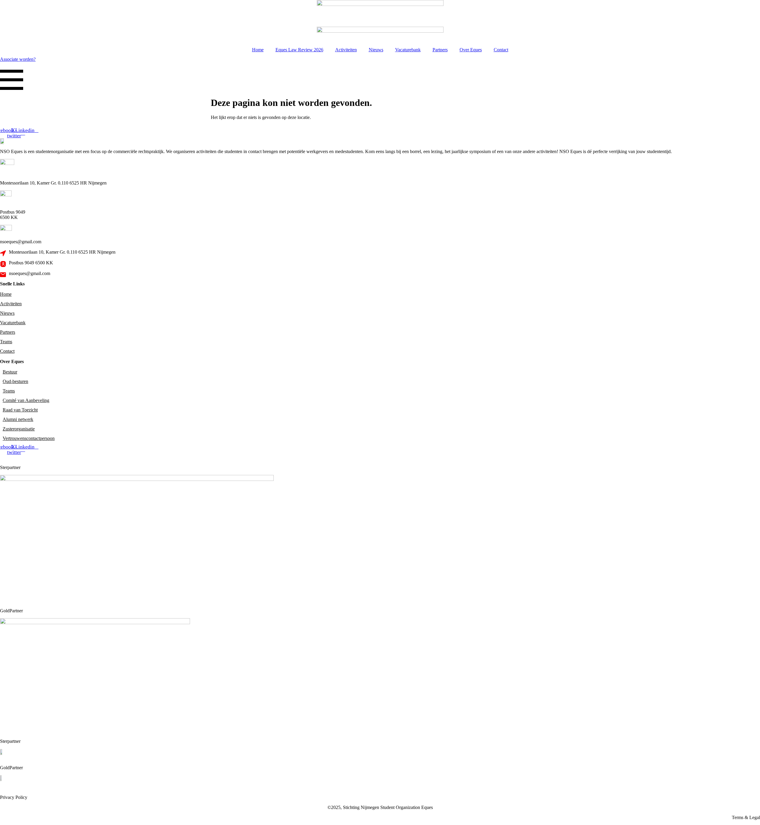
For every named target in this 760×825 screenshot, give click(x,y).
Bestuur (10, 371)
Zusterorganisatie (19, 428)
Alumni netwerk (18, 419)
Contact (501, 49)
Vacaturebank (408, 49)
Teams (6, 341)
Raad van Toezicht (20, 409)
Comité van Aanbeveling (26, 400)
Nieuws (376, 49)
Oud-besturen (15, 381)
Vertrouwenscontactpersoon (29, 438)
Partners (440, 49)
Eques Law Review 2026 (299, 49)
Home (258, 49)
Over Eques (471, 49)
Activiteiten (346, 49)
